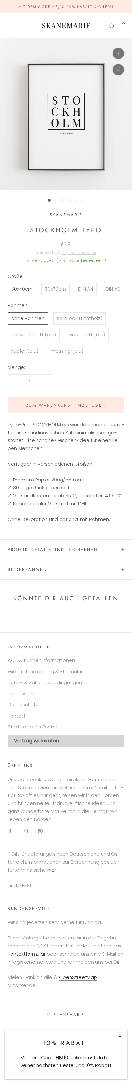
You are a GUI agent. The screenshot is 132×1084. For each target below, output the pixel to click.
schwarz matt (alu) (33, 334)
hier (51, 870)
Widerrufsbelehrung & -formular (45, 671)
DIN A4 (85, 289)
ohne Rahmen (28, 318)
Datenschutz (23, 704)
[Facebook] (10, 831)
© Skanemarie (66, 1015)
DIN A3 (112, 289)
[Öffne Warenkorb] (123, 25)
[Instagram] (25, 831)
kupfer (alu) (24, 351)
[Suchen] (112, 26)
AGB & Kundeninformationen (41, 660)
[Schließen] (120, 1037)
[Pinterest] (40, 831)
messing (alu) (67, 351)
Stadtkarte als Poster (32, 726)
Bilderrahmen (27, 570)
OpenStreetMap (78, 977)
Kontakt (17, 715)
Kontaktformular (26, 953)
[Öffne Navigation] (9, 25)
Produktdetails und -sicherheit (53, 549)
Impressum (21, 693)
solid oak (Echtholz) (79, 318)
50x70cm (55, 289)
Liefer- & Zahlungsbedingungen (45, 682)
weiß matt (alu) (86, 334)
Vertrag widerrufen (36, 740)
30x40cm (22, 289)
